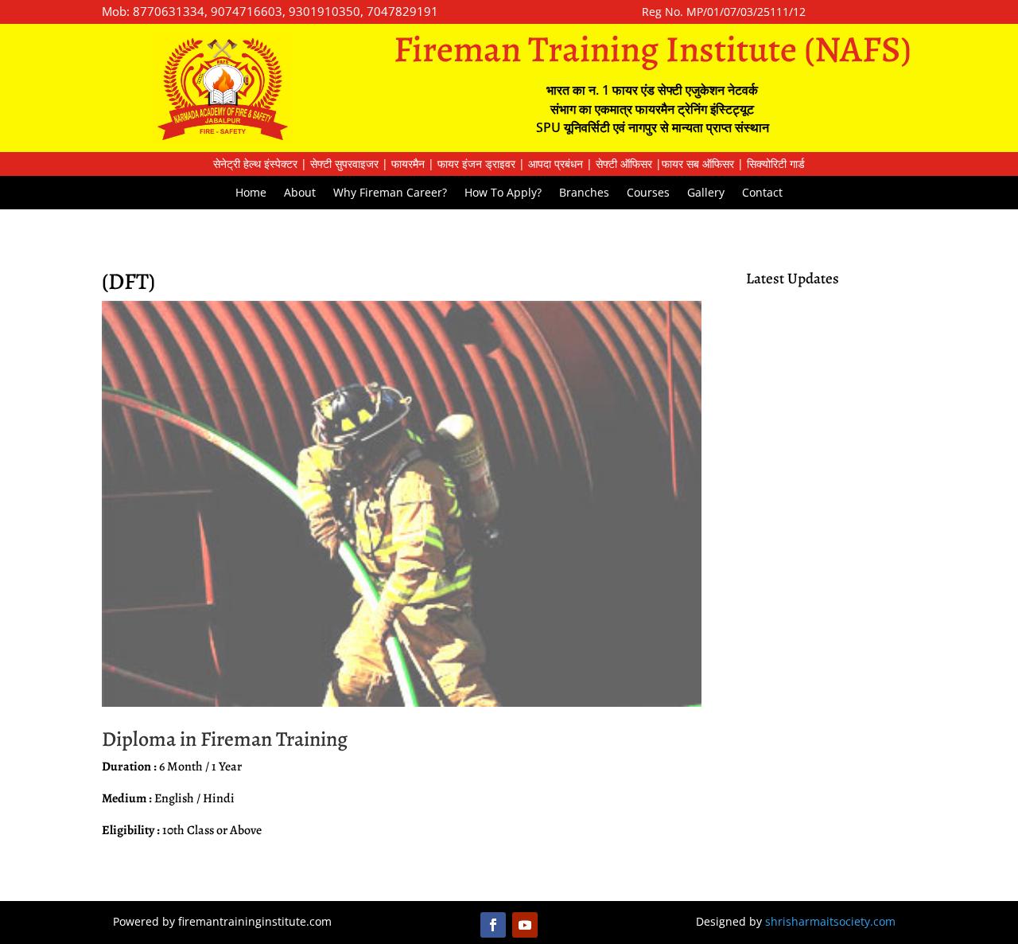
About (300, 193)
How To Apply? (503, 193)
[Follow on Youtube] (525, 925)
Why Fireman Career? (390, 193)
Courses (648, 193)
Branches (584, 193)
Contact (762, 193)
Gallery (706, 193)
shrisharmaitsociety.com (830, 921)
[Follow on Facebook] (493, 925)
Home (250, 193)
